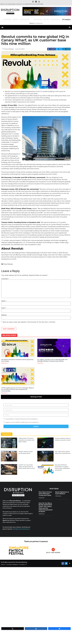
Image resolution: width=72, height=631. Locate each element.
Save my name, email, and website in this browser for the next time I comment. (29, 322)
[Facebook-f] (33, 2)
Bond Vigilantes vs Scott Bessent (62, 492)
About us (3, 4)
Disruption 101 (30, 4)
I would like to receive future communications (21, 419)
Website (4, 315)
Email (3, 308)
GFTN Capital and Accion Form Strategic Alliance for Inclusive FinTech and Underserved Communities (17, 389)
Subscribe (39, 4)
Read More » (4, 363)
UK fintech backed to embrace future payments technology (17, 360)
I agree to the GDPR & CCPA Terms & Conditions (21, 422)
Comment (5, 278)
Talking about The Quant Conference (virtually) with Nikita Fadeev (26, 440)
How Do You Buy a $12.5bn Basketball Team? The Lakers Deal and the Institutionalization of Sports (46, 507)
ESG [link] (19, 140)
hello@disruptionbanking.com (21, 529)
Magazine (11, 4)
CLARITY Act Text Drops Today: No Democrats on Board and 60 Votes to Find (26, 466)
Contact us (20, 4)
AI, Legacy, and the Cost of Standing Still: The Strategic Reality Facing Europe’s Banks (52, 360)
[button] (44, 14)
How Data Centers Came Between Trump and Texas (45, 493)
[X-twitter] (39, 2)
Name (3, 301)
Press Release (8, 264)
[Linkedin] (36, 2)
